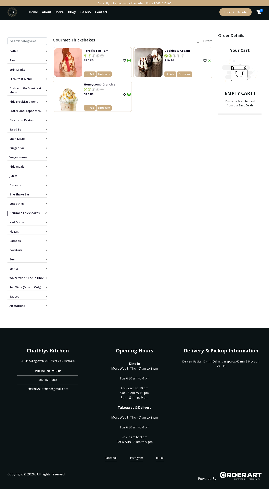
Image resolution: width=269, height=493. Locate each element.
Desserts (15, 185)
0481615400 (48, 380)
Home (33, 12)
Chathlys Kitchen (48, 350)
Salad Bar (16, 129)
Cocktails (15, 250)
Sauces (14, 296)
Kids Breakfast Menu (23, 101)
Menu (60, 12)
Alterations (17, 306)
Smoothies (16, 204)
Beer (12, 259)
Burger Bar (16, 148)
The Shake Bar (19, 194)
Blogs (72, 12)
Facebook (111, 458)
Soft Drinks (17, 69)
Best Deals (246, 105)
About (47, 12)
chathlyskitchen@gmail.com (48, 389)
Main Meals (17, 139)
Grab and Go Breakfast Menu (25, 90)
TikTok (160, 458)
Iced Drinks (16, 222)
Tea (12, 60)
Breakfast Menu (20, 79)
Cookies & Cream (177, 51)
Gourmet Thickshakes (24, 213)
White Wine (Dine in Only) (26, 278)
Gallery (85, 12)
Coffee (13, 51)
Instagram (136, 458)
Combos (15, 241)
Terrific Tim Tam (96, 51)
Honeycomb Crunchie (99, 84)
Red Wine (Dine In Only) (25, 287)
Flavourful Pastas (21, 120)
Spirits (13, 268)
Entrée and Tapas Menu (26, 111)
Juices (13, 176)
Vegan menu (18, 157)
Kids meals (16, 166)
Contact (101, 12)
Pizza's (14, 231)
